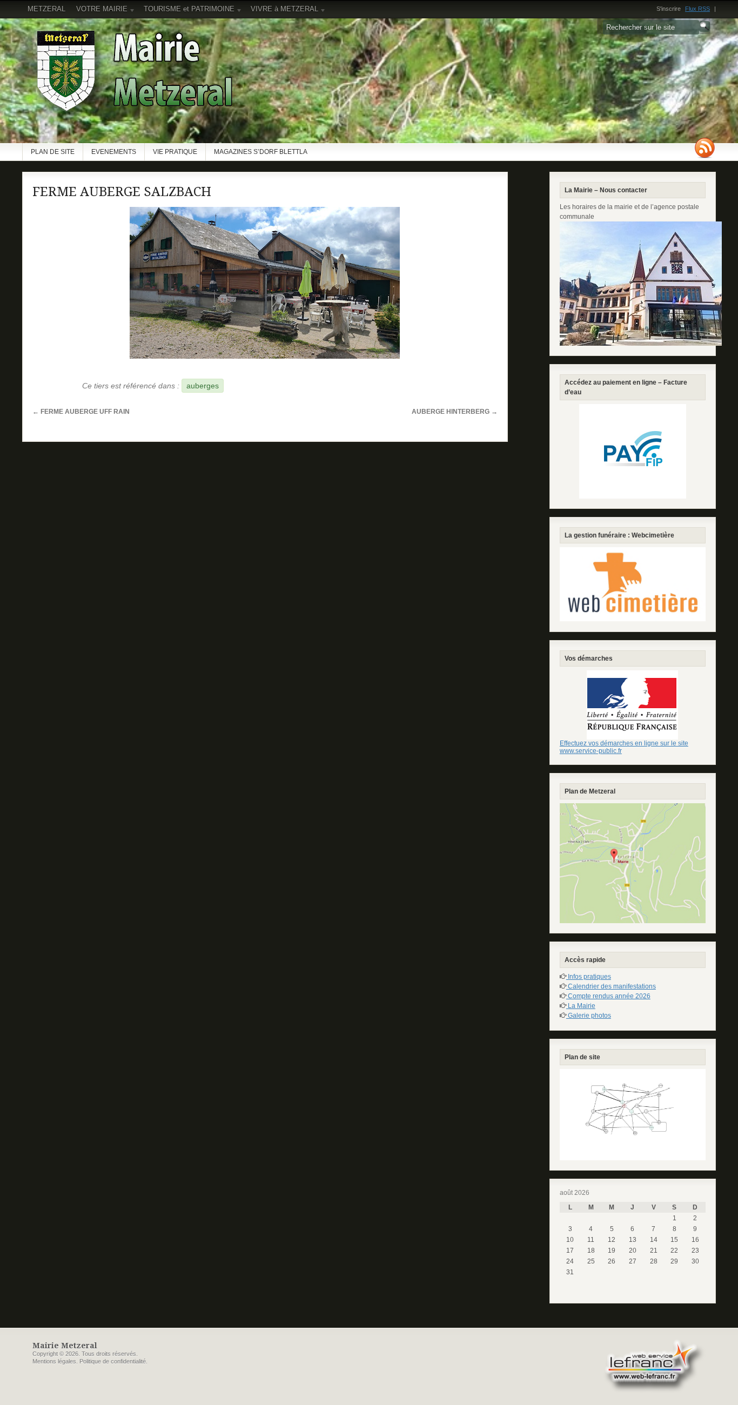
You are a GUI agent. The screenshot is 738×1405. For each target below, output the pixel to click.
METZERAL (46, 9)
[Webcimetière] (633, 584)
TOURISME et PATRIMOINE (186, 11)
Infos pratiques (588, 976)
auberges (202, 385)
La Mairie (580, 1006)
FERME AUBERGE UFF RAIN (81, 411)
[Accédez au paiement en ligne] (633, 451)
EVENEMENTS (113, 152)
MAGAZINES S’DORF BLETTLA (260, 152)
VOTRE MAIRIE (99, 11)
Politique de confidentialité (112, 1361)
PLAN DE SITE (53, 152)
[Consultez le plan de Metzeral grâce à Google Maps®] (633, 863)
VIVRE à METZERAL (281, 11)
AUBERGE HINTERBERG (455, 411)
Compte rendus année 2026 (608, 996)
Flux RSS (697, 8)
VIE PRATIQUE (175, 152)
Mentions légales (54, 1361)
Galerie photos (588, 1015)
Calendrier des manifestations (611, 986)
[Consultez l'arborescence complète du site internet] (633, 1114)
